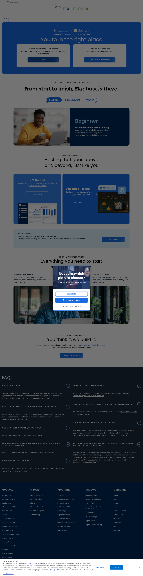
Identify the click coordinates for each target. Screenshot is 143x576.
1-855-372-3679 (73, 300)
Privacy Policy (55, 570)
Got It (117, 567)
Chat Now (71, 294)
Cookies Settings (102, 567)
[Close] (139, 567)
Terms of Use (32, 564)
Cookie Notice (8, 574)
